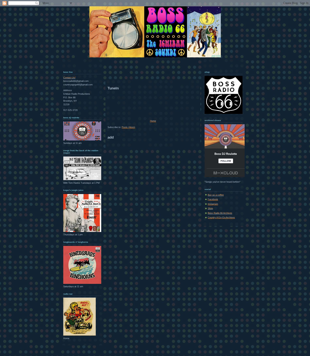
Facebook (213, 199)
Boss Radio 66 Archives (220, 213)
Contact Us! (69, 77)
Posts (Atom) (128, 127)
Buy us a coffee (216, 195)
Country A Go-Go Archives (221, 217)
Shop (210, 208)
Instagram (213, 204)
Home (153, 121)
